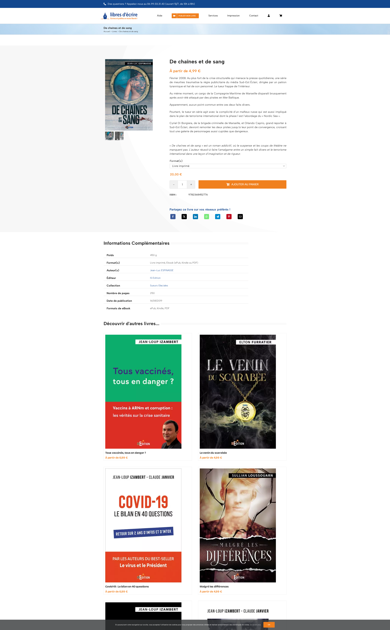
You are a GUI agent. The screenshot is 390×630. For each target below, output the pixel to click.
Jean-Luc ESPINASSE (162, 270)
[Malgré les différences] (238, 469)
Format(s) (176, 161)
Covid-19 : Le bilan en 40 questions (127, 586)
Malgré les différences (214, 586)
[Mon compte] (269, 16)
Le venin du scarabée (213, 452)
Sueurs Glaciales (159, 285)
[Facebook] (173, 216)
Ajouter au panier (245, 184)
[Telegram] (217, 216)
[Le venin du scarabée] (238, 336)
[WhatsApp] (206, 216)
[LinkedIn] (195, 216)
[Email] (240, 216)
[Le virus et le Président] (238, 603)
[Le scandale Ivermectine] (143, 603)
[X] (184, 216)
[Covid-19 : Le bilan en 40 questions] (143, 469)
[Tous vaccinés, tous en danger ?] (143, 336)
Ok (269, 625)
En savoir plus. (255, 625)
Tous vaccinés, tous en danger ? (125, 452)
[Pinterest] (229, 216)
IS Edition (155, 277)
